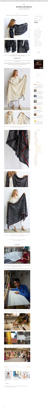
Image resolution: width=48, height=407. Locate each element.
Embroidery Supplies (36, 34)
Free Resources (35, 35)
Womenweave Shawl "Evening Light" (18, 53)
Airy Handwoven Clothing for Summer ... (8, 380)
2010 (35, 164)
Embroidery (40, 33)
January (36, 156)
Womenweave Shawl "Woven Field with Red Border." (18, 233)
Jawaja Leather (35, 37)
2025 (35, 132)
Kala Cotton (39, 37)
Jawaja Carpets (38, 36)
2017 (35, 158)
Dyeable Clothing (36, 33)
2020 (35, 136)
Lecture (35, 38)
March (36, 154)
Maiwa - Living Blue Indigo (38, 149)
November (36, 139)
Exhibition (40, 34)
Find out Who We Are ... (38, 53)
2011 (35, 163)
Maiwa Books (38, 38)
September (36, 141)
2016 (35, 159)
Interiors (35, 36)
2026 (35, 131)
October (36, 140)
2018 (35, 157)
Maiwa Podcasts (38, 69)
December (36, 138)
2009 (35, 165)
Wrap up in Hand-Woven (16, 379)
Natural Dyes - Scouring (39, 95)
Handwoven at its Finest (24, 379)
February (36, 155)
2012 (35, 162)
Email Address (36, 18)
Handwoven (39, 35)
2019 (35, 137)
